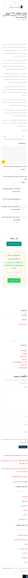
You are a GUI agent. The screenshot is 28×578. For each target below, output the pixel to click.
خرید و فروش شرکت (23, 519)
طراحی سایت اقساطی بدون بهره (20, 539)
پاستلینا (26, 544)
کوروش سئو (24, 496)
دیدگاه (25, 387)
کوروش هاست (24, 315)
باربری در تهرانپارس (23, 324)
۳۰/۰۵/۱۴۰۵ (17, 182)
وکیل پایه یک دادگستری (22, 535)
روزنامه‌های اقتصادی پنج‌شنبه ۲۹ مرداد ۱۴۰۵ (11, 199)
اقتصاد (19, 19)
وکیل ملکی (24, 319)
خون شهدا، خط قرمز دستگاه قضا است (19, 476)
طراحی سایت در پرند (23, 548)
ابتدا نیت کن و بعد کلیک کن (14, 243)
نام (26, 416)
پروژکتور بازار (24, 557)
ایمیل (25, 424)
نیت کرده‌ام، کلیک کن (14, 280)
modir (23, 169)
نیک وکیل (25, 510)
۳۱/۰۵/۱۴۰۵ (17, 169)
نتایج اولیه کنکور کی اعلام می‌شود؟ (20, 481)
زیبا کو (26, 562)
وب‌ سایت (25, 431)
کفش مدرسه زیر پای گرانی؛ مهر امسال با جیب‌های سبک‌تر (15, 166)
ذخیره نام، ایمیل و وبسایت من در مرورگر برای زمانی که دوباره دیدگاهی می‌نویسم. (14, 441)
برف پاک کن (24, 553)
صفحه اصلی (24, 19)
